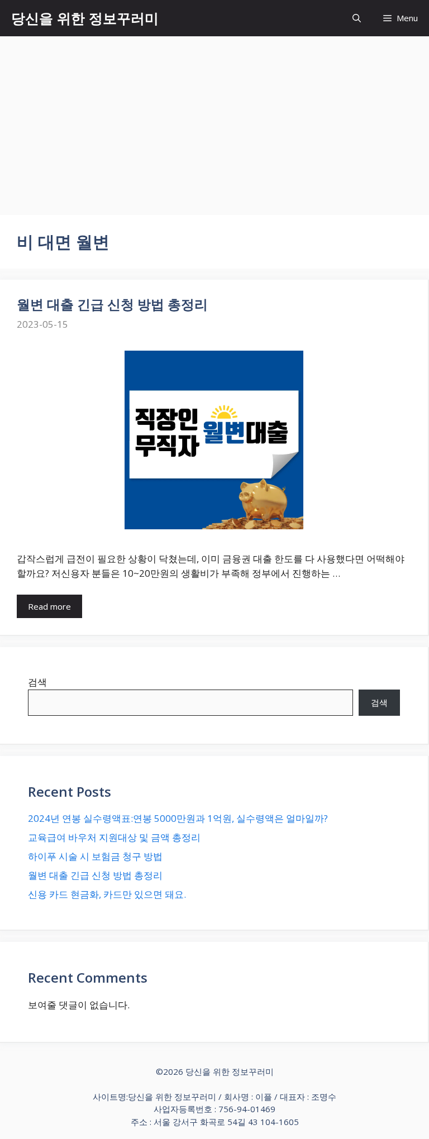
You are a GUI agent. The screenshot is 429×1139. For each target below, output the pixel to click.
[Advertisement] (214, 120)
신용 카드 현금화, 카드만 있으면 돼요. (107, 894)
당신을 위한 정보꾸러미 (85, 17)
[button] (356, 18)
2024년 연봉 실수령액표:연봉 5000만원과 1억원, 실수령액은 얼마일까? (178, 818)
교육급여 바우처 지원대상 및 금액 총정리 (114, 837)
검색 (37, 682)
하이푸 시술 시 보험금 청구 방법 (95, 856)
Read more (49, 606)
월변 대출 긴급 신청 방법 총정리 (112, 304)
